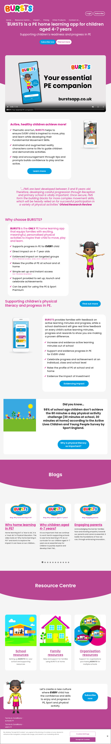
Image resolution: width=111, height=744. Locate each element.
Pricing (46, 20)
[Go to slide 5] (53, 562)
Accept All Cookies (83, 739)
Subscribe (99, 13)
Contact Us (73, 20)
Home (8, 20)
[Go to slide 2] (45, 562)
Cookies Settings (82, 734)
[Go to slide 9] (63, 562)
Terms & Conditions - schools (14, 719)
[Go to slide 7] (58, 562)
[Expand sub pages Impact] (41, 20)
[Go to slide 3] (47, 562)
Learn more (39, 171)
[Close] (107, 736)
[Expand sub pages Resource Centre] (30, 20)
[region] (55, 736)
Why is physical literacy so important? (73, 444)
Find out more (64, 42)
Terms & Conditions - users (14, 725)
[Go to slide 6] (55, 562)
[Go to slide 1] (42, 562)
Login (89, 13)
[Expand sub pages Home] (12, 20)
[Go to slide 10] (66, 562)
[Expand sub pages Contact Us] (79, 20)
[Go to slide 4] (50, 562)
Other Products (59, 20)
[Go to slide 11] (68, 562)
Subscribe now (47, 42)
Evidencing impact (74, 383)
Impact (36, 20)
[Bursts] (19, 8)
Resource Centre (22, 20)
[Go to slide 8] (60, 562)
